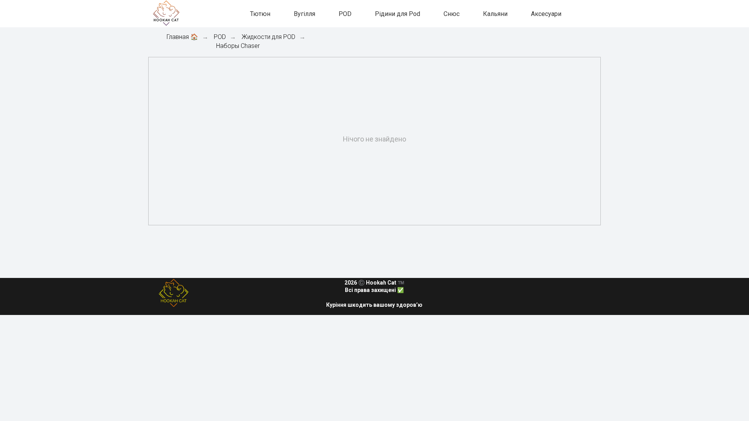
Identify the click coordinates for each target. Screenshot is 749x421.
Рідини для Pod (397, 14)
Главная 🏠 (182, 37)
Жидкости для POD (268, 37)
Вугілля (304, 14)
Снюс (452, 14)
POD (345, 14)
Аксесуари (546, 14)
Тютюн (260, 14)
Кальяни (495, 14)
